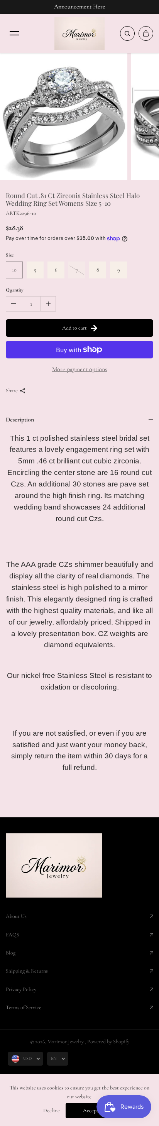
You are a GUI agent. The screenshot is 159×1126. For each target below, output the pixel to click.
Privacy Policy (21, 989)
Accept (90, 1110)
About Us (16, 916)
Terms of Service (23, 1007)
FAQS (12, 934)
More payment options (79, 369)
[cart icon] (146, 33)
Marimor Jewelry (66, 1041)
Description (20, 419)
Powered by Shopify (108, 1041)
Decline (51, 1110)
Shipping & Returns (27, 971)
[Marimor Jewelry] (79, 33)
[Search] (127, 33)
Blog (10, 952)
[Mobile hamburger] (14, 33)
